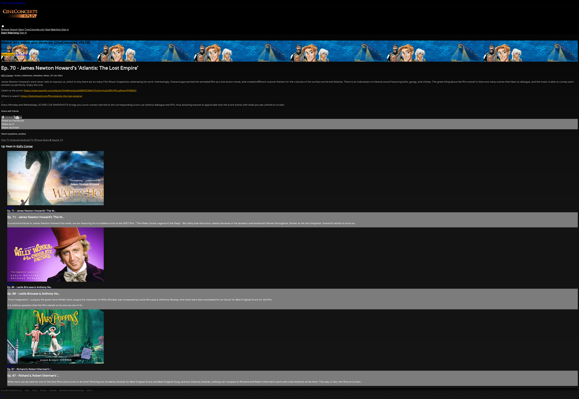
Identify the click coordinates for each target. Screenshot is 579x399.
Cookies (53, 390)
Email (19, 117)
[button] (3, 26)
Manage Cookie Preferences (71, 390)
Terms (35, 390)
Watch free (8, 54)
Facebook (7, 117)
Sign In (23, 32)
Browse (5, 29)
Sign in (65, 29)
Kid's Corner (7, 75)
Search (14, 29)
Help (27, 390)
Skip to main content (13, 2)
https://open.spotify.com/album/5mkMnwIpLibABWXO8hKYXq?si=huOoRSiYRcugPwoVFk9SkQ (80, 90)
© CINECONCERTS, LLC (11, 390)
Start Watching (53, 29)
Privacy (43, 390)
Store (21, 29)
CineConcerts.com (34, 29)
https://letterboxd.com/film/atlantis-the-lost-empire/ (51, 96)
